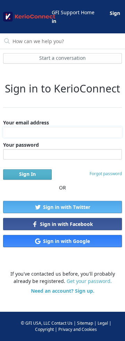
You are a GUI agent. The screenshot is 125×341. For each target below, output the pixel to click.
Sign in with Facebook (66, 224)
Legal (103, 323)
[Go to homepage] (27, 17)
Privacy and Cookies (77, 329)
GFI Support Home (73, 12)
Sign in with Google (66, 241)
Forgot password (106, 174)
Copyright (44, 329)
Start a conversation (62, 58)
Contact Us (62, 323)
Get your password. (89, 281)
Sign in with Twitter (66, 207)
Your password (21, 144)
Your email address (26, 122)
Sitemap (85, 323)
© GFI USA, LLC (35, 323)
